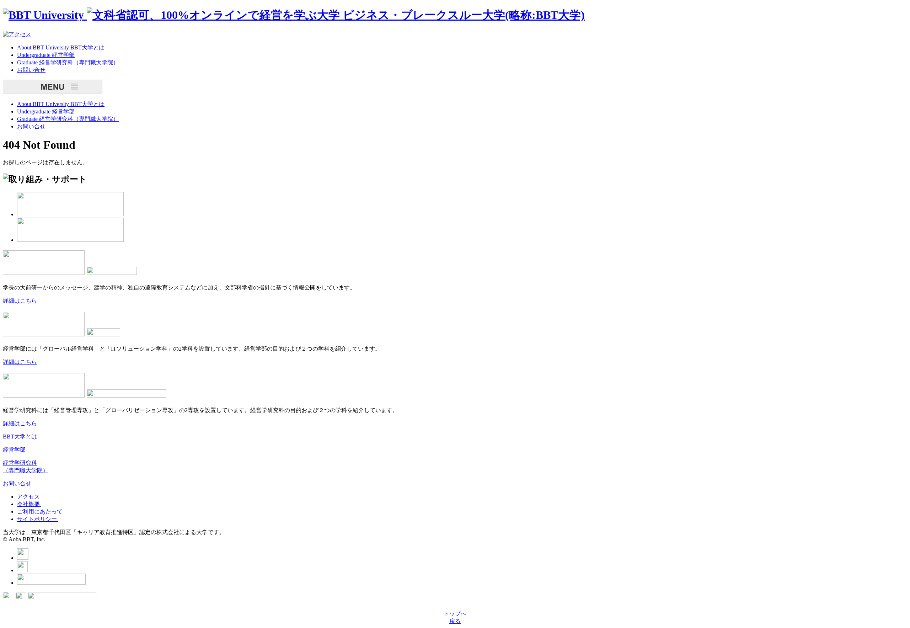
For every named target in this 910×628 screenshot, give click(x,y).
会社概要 (29, 504)
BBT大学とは (61, 47)
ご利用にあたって (40, 512)
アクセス (29, 497)
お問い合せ (17, 483)
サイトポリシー (37, 519)
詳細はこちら (20, 301)
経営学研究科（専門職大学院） (68, 62)
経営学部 (46, 55)
